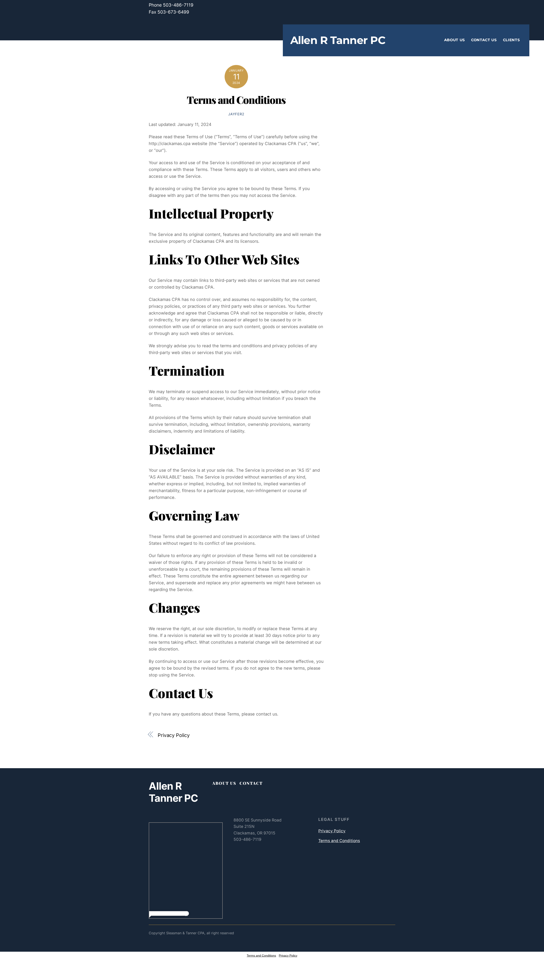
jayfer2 (236, 114)
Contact (251, 783)
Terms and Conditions (236, 99)
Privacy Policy (174, 735)
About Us (454, 40)
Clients (511, 40)
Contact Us (484, 40)
